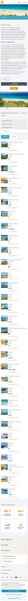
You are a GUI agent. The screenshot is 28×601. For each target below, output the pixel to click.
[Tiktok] (12, 577)
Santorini (24, 65)
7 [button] (18, 108)
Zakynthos (11, 489)
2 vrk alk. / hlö (13, 473)
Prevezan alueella (13, 70)
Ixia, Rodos (11, 212)
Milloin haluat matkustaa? (7, 127)
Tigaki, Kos (11, 477)
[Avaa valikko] (25, 2)
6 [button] (16, 108)
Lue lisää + (5, 78)
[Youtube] (16, 577)
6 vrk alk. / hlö (13, 231)
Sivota (10, 455)
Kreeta (18, 51)
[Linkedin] (20, 577)
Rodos (13, 56)
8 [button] (20, 108)
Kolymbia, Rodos (13, 248)
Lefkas (19, 72)
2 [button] (9, 108)
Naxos (11, 62)
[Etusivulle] (2, 2)
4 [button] (12, 108)
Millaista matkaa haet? (7, 120)
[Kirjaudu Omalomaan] (19, 2)
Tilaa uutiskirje (7, 561)
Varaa (14, 88)
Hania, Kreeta (12, 166)
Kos (9, 273)
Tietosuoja (3, 566)
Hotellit (14, 136)
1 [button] (7, 108)
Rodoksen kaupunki (14, 422)
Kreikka (9, 145)
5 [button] (14, 108)
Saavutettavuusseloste (6, 570)
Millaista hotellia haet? (7, 124)
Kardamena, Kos (13, 236)
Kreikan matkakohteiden (7, 45)
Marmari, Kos (12, 340)
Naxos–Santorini (13, 364)
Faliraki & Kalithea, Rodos (16, 154)
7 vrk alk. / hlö (14, 84)
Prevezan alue (12, 400)
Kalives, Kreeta (13, 224)
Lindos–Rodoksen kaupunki (17, 328)
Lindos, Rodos (13, 316)
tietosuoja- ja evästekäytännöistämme (11, 588)
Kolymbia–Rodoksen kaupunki (15, 260)
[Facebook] (3, 577)
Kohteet (5, 136)
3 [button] (11, 108)
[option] (14, 99)
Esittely (3, 17)
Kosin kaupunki (13, 283)
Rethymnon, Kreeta (14, 410)
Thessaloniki (12, 465)
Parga (6, 72)
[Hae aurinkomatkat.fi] (22, 2)
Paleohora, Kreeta (14, 376)
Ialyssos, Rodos (13, 200)
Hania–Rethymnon (14, 178)
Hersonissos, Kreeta (14, 188)
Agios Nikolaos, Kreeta (15, 142)
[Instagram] (7, 577)
